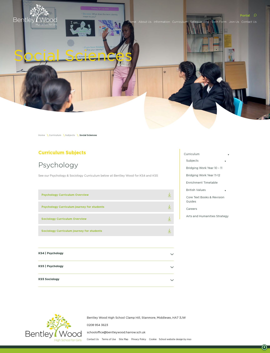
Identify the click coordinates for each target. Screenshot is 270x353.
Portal (245, 15)
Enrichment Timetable (202, 182)
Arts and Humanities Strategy (207, 216)
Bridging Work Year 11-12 (203, 175)
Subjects (70, 135)
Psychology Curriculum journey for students (72, 206)
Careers (191, 208)
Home (41, 135)
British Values (196, 190)
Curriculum (55, 135)
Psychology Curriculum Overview (65, 194)
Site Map (123, 339)
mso (189, 339)
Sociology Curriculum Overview (64, 218)
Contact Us (93, 339)
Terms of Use (109, 339)
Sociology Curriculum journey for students (71, 230)
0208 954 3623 (97, 325)
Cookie (153, 339)
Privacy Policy (138, 339)
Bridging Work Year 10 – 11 (204, 168)
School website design (171, 339)
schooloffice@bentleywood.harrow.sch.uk (116, 332)
